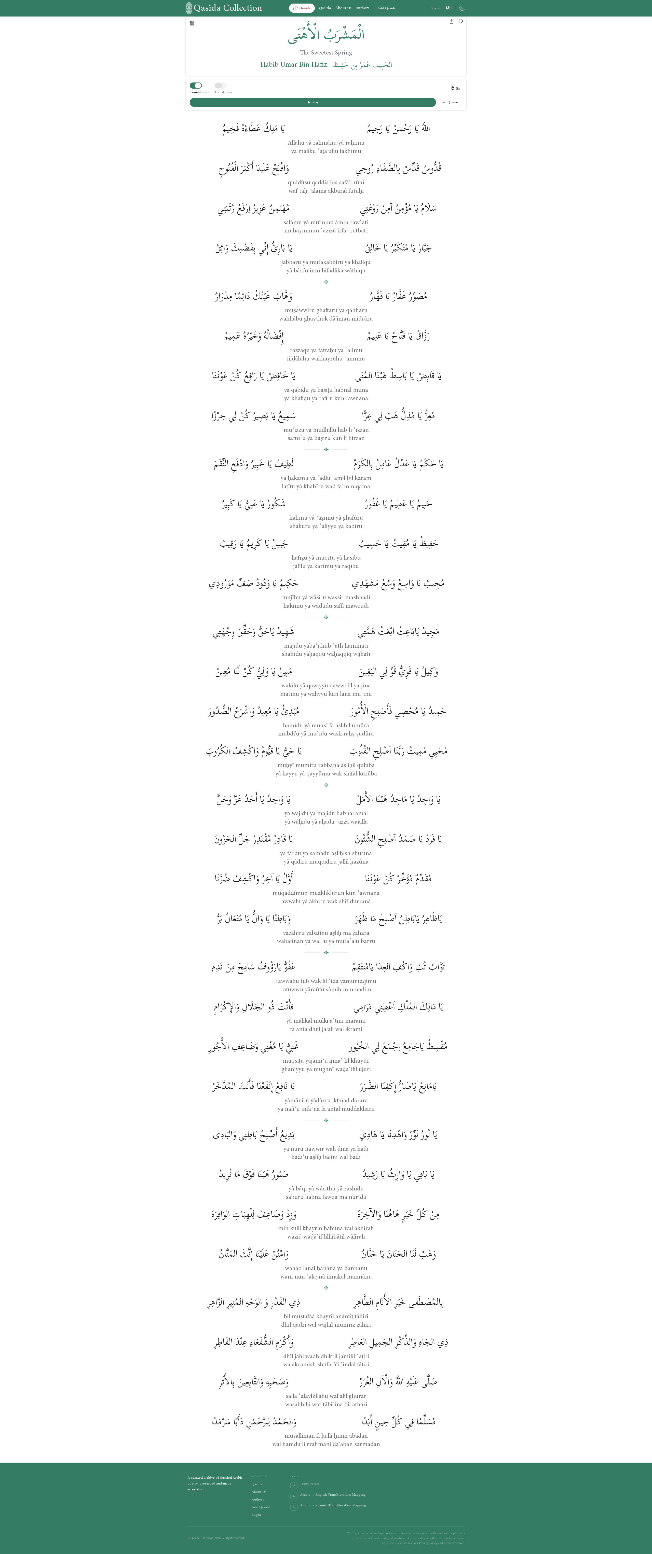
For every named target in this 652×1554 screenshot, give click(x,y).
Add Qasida (386, 8)
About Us (343, 8)
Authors (362, 8)
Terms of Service (454, 1543)
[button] (460, 21)
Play (316, 102)
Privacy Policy (428, 1543)
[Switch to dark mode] (462, 8)
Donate (305, 8)
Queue (452, 102)
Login (435, 8)
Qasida (325, 8)
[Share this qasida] (451, 21)
